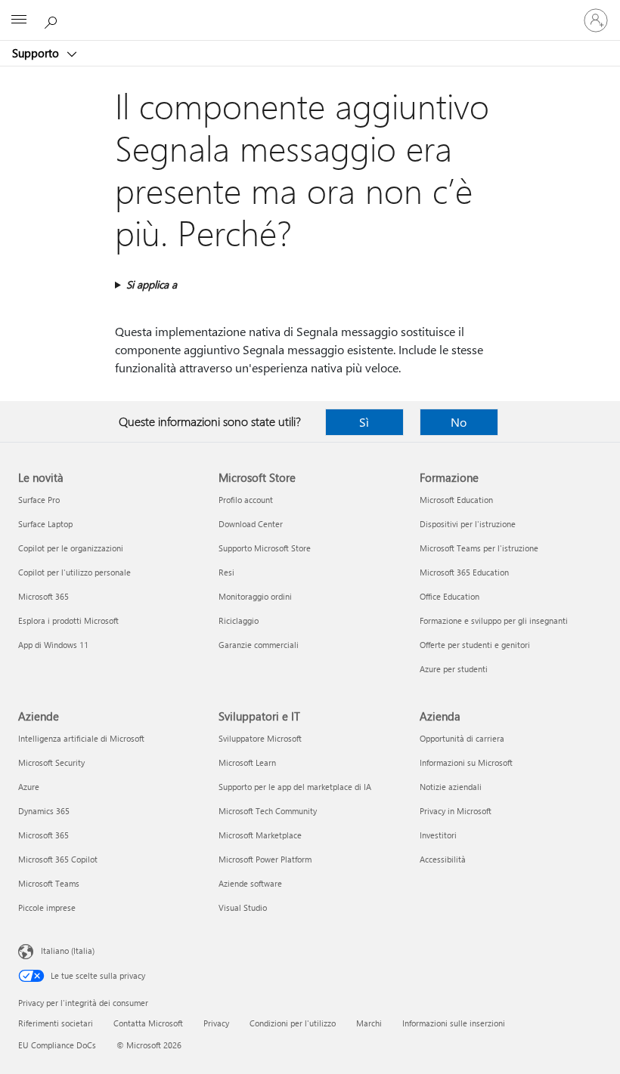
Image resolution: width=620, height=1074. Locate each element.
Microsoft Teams (48, 883)
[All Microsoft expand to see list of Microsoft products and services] (19, 20)
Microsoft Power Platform (265, 859)
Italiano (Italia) (68, 950)
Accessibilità (443, 859)
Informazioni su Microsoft (466, 762)
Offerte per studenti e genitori (475, 644)
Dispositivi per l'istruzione (468, 523)
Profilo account (246, 499)
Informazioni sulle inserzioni (453, 1023)
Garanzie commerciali (259, 644)
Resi (226, 572)
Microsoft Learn (247, 762)
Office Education (449, 596)
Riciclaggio (239, 620)
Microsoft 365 (43, 596)
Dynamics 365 (44, 810)
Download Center (251, 523)
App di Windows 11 (53, 644)
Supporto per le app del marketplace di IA (295, 786)
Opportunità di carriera (462, 738)
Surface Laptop (45, 523)
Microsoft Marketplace (260, 835)
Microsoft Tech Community (268, 810)
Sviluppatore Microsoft (260, 738)
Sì (364, 422)
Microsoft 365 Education (464, 572)
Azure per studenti (454, 668)
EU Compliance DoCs (57, 1045)
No (459, 422)
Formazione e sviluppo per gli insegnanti (494, 620)
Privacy (216, 1023)
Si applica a (151, 284)
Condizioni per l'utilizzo (293, 1023)
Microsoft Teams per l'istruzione (479, 548)
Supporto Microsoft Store (265, 548)
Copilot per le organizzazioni (70, 548)
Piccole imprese (47, 907)
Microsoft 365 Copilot (58, 859)
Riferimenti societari (55, 1023)
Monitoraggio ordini (255, 596)
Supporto (37, 52)
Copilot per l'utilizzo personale (74, 572)
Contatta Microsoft (148, 1023)
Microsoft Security (51, 762)
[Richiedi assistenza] (53, 20)
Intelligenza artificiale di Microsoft (81, 738)
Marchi (369, 1023)
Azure (28, 786)
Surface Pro (39, 499)
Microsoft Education (456, 499)
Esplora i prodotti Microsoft (68, 620)
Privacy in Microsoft (455, 810)
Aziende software (250, 883)
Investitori (438, 835)
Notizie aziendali (451, 786)
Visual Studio (243, 907)
